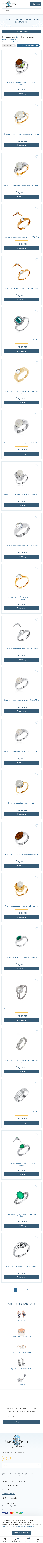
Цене (18, 37)
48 (18, 42)
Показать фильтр (21, 31)
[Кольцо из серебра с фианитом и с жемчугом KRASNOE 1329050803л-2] (21, 170)
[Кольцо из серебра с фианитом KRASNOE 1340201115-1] (21, 530)
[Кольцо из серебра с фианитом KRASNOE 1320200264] (21, 273)
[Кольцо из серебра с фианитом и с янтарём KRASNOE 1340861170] (21, 67)
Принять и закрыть (21, 1532)
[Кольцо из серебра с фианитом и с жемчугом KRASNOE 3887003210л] (21, 993)
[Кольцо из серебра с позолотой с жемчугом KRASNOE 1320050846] (21, 890)
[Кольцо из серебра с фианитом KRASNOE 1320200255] (21, 221)
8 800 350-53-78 (8, 1504)
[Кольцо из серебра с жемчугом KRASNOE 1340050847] (21, 736)
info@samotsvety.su (10, 1498)
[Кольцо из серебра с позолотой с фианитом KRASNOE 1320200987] (21, 581)
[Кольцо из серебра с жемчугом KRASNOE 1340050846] (21, 478)
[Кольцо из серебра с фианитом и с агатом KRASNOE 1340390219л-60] (21, 1199)
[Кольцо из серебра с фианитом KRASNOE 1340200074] (21, 1096)
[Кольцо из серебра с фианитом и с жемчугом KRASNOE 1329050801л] (21, 118)
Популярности (27, 37)
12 (13, 42)
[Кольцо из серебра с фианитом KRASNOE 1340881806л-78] (21, 324)
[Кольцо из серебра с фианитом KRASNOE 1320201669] (21, 376)
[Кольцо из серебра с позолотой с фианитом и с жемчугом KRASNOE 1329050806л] (21, 787)
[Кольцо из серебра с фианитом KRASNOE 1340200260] (21, 633)
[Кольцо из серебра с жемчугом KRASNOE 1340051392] (21, 427)
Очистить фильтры (27, 45)
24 (15, 42)
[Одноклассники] (10, 1458)
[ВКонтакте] (4, 1458)
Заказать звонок (8, 1494)
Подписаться (21, 1422)
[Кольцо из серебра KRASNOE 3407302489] (21, 1250)
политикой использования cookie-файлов (19, 1527)
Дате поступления (9, 39)
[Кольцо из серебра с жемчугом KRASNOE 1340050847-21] (21, 684)
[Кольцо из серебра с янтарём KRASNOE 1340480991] (21, 839)
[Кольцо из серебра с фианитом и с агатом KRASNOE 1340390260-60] (21, 1147)
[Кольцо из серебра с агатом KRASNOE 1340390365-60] (21, 942)
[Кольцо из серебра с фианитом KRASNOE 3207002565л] (21, 1045)
